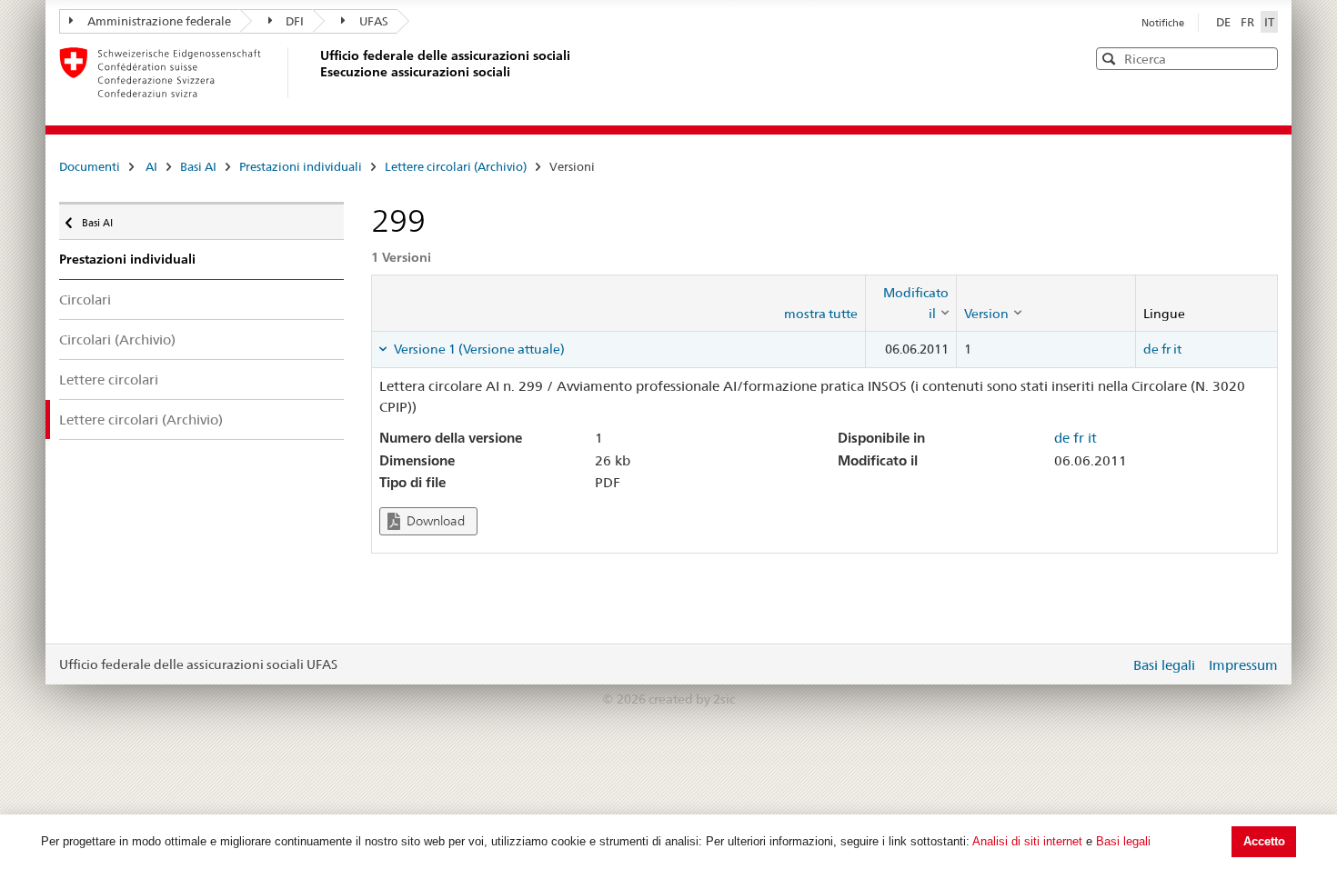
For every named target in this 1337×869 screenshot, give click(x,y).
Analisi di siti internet (1027, 841)
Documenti (89, 166)
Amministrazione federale (159, 21)
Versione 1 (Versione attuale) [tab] (478, 349)
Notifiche (1162, 22)
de (1151, 349)
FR (1249, 22)
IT (1269, 22)
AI (151, 166)
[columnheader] (911, 303)
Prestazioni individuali (300, 166)
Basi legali (1123, 841)
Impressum (1243, 665)
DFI (295, 21)
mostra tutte (821, 313)
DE (1224, 22)
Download (434, 521)
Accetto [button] (1264, 841)
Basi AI (198, 166)
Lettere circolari (108, 379)
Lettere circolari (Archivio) (456, 166)
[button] (1262, 57)
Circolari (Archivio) (117, 339)
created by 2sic (691, 699)
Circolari (85, 299)
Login (1112, 664)
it (1177, 349)
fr (1166, 349)
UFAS (373, 21)
